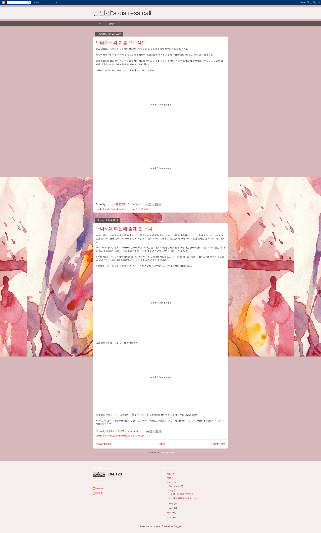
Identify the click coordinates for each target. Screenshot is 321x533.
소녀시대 (145, 435)
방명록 (112, 23)
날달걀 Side (142, 209)
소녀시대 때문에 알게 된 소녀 (124, 228)
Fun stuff (107, 435)
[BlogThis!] (150, 204)
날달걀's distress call (122, 13)
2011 (169, 478)
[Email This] (147, 204)
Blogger (177, 526)
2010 (169, 482)
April (171, 508)
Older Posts (218, 443)
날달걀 (99, 493)
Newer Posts (103, 443)
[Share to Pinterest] (159, 204)
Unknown (100, 488)
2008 (169, 517)
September (174, 486)
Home (99, 23)
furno (113, 209)
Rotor (132, 209)
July (171, 490)
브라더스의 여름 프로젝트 (121, 42)
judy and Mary (120, 435)
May (171, 503)
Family (106, 209)
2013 (169, 474)
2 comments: (134, 204)
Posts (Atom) (167, 452)
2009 (169, 513)
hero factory (123, 209)
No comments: (134, 431)
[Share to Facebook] (156, 204)
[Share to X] (153, 204)
